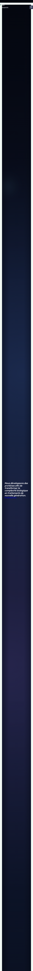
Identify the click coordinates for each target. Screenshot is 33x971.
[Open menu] (31, 7)
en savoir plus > (11, 498)
